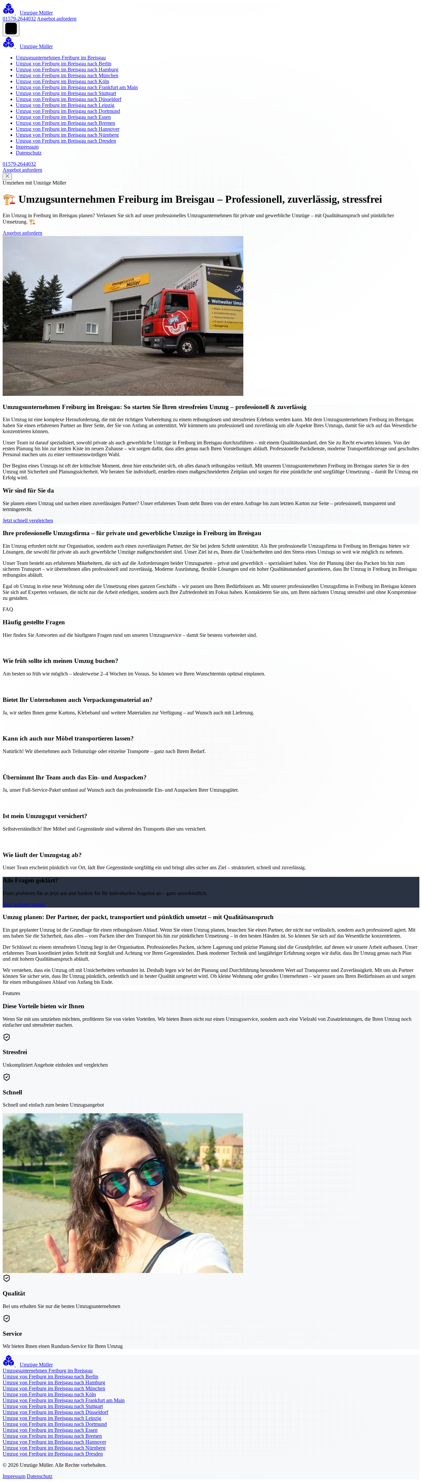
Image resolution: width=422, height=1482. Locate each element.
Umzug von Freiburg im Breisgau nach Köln (62, 81)
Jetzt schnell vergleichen (28, 520)
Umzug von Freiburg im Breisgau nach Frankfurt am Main (77, 87)
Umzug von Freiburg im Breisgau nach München (67, 75)
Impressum (27, 147)
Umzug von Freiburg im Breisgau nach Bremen (65, 123)
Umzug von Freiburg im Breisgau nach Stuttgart (66, 93)
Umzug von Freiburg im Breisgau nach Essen (63, 117)
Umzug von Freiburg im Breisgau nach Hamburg (67, 69)
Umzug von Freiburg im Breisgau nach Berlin (63, 63)
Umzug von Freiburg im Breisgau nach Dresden (66, 141)
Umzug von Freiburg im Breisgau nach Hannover (67, 129)
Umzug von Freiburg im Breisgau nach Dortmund (68, 111)
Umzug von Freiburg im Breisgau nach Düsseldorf (68, 99)
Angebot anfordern (56, 18)
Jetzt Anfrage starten (24, 904)
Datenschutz (29, 152)
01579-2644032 (19, 18)
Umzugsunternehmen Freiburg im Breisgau (61, 57)
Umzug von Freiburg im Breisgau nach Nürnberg (67, 135)
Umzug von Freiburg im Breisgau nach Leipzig (65, 105)
